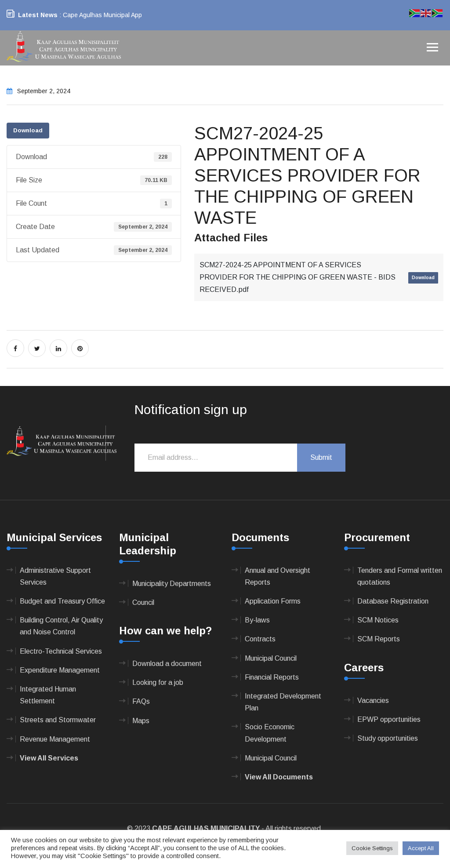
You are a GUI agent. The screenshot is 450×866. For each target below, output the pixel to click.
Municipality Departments (171, 583)
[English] (426, 12)
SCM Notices (378, 620)
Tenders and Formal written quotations (399, 576)
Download (28, 130)
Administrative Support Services (55, 576)
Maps (140, 720)
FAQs (141, 701)
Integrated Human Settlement (48, 695)
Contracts (260, 639)
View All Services (49, 758)
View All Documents (279, 777)
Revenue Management (55, 739)
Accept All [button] (421, 848)
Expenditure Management (60, 670)
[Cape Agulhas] (64, 47)
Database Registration (392, 601)
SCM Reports (378, 639)
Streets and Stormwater (58, 720)
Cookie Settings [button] (372, 848)
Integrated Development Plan (283, 702)
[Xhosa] (437, 12)
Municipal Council (271, 658)
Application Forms (273, 601)
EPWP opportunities (389, 719)
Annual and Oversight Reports (277, 576)
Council (143, 602)
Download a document (167, 663)
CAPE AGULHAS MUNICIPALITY (206, 828)
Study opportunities (387, 738)
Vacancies (373, 700)
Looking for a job (157, 682)
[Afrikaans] (415, 12)
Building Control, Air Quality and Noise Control (61, 626)
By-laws (257, 620)
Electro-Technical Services (61, 651)
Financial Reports (272, 677)
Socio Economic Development (269, 732)
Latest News (38, 14)
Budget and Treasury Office (62, 601)
